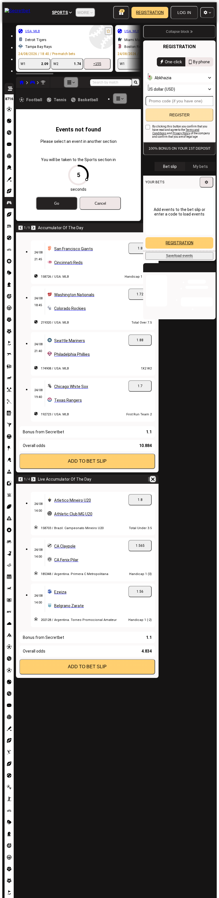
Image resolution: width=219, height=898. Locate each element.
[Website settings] (207, 12)
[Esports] (32, 82)
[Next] (33, 227)
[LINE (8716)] (21, 82)
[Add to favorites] (108, 31)
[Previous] (20, 227)
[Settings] (206, 182)
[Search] (136, 82)
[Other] (71, 82)
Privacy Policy (181, 133)
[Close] (211, 272)
